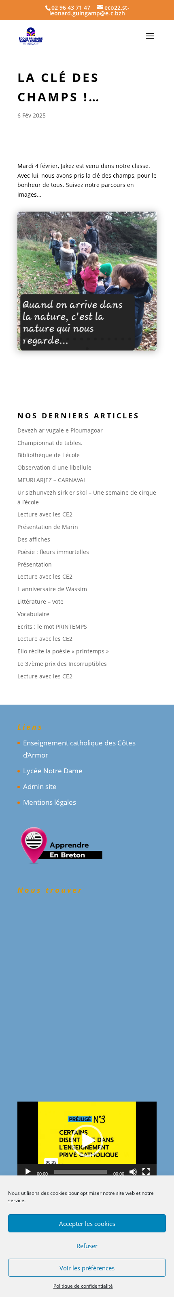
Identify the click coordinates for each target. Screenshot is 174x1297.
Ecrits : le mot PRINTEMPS (52, 626)
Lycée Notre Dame (53, 770)
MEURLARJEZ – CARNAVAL (51, 480)
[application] (87, 1141)
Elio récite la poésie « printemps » (63, 651)
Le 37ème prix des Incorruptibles (62, 663)
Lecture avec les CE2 (44, 514)
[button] (87, 1141)
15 (116, 339)
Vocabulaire (33, 614)
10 (81, 339)
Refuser (87, 1246)
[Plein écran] (146, 1172)
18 (136, 339)
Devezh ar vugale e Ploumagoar (60, 430)
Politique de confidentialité (83, 1285)
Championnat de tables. (50, 443)
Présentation (34, 564)
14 (109, 339)
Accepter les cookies (87, 1223)
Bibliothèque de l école (48, 455)
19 (143, 339)
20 (150, 339)
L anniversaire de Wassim (52, 589)
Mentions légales (49, 802)
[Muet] (133, 1172)
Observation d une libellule (54, 467)
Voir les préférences (87, 1268)
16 (122, 339)
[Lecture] (28, 1172)
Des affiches (33, 539)
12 (95, 339)
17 (129, 339)
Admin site (40, 786)
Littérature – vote (40, 601)
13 (102, 339)
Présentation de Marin (47, 527)
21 (87, 348)
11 (88, 339)
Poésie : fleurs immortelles (53, 552)
